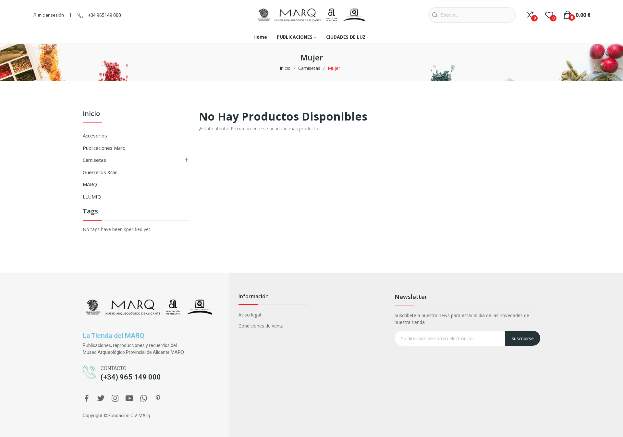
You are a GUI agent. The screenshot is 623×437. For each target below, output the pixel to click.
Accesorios (95, 135)
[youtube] (129, 398)
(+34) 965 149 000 (131, 377)
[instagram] (115, 398)
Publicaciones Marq (104, 148)
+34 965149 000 (104, 15)
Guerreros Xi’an (100, 172)
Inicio (91, 114)
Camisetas (94, 160)
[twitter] (101, 398)
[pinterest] (158, 398)
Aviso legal (249, 315)
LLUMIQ (92, 196)
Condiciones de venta (261, 326)
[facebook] (87, 398)
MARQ (90, 184)
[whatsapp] (144, 398)
